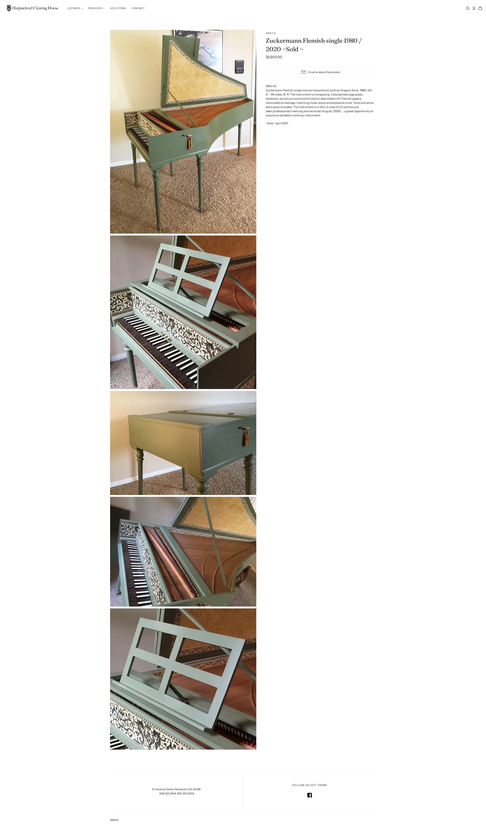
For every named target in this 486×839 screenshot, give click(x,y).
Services (95, 8)
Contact (138, 8)
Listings (73, 8)
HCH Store (118, 8)
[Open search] (468, 8)
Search (114, 820)
